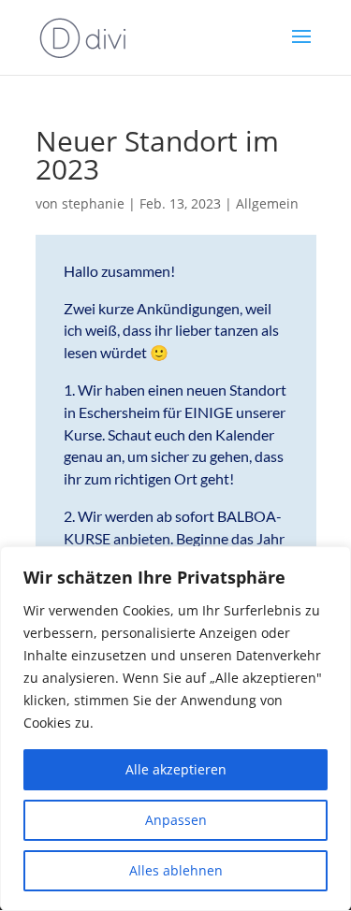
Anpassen (176, 820)
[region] (175, 728)
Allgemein (267, 203)
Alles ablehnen (176, 870)
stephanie (93, 203)
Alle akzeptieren (176, 769)
